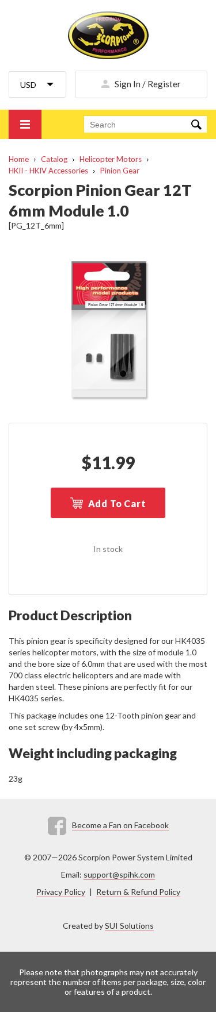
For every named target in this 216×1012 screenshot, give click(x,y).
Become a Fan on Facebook (120, 825)
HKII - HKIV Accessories (48, 170)
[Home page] (108, 35)
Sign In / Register (148, 84)
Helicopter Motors (110, 159)
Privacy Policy (60, 892)
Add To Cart (117, 503)
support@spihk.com (119, 874)
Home (19, 159)
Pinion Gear (119, 170)
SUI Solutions (129, 925)
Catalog (54, 159)
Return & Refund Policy (138, 892)
